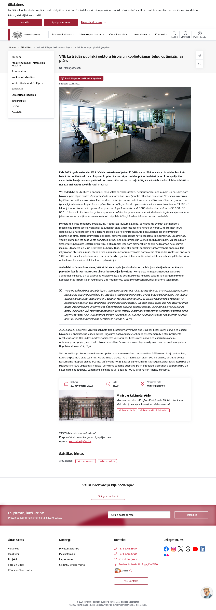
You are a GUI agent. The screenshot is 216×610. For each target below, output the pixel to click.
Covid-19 (17, 112)
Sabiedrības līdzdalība (24, 94)
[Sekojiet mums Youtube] (195, 549)
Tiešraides (17, 89)
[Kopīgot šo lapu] (199, 64)
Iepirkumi (13, 554)
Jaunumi (16, 57)
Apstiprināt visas (60, 22)
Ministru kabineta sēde (134, 395)
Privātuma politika (69, 548)
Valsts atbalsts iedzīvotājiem (27, 83)
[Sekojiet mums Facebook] (166, 548)
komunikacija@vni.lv (80, 441)
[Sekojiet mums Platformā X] (180, 548)
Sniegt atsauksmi (108, 496)
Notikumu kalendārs (23, 77)
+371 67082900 (127, 553)
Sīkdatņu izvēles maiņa (72, 564)
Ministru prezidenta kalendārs (153, 410)
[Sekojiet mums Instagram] (173, 549)
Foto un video (19, 71)
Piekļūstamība (67, 554)
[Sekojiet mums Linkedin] (202, 548)
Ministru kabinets (127, 410)
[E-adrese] (121, 571)
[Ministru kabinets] (26, 35)
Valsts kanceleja (107, 461)
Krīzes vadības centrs (20, 570)
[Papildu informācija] (130, 571)
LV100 (15, 106)
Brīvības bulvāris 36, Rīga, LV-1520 (138, 564)
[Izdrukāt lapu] (199, 55)
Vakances (13, 548)
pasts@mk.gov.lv (127, 559)
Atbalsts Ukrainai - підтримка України (28, 64)
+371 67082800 (127, 548)
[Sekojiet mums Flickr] (166, 555)
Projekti (12, 559)
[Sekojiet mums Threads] (188, 548)
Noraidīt (24, 22)
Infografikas (19, 100)
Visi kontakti (131, 581)
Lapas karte (66, 559)
